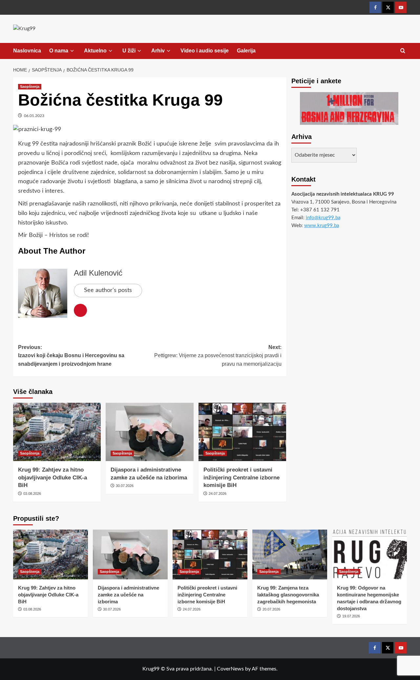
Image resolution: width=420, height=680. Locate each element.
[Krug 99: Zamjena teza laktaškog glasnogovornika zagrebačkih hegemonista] (289, 554)
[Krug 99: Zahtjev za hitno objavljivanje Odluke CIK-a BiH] (57, 432)
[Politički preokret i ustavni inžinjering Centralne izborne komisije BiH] (242, 432)
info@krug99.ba (323, 217)
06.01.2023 (34, 116)
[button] (403, 51)
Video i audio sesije (204, 50)
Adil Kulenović (98, 272)
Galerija (246, 50)
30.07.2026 (125, 486)
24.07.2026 (217, 493)
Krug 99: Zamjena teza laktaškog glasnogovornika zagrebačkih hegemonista (288, 594)
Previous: (71, 355)
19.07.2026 (351, 616)
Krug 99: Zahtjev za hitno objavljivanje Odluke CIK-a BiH (52, 478)
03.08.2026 (32, 493)
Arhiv (158, 50)
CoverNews (230, 668)
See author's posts (108, 290)
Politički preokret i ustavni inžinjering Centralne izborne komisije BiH (241, 478)
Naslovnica (27, 50)
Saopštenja (29, 86)
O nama (58, 50)
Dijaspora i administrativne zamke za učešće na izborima (128, 594)
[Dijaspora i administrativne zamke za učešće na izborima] (149, 432)
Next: (217, 355)
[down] (72, 51)
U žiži (129, 50)
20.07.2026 (271, 609)
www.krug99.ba (321, 225)
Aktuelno (95, 50)
